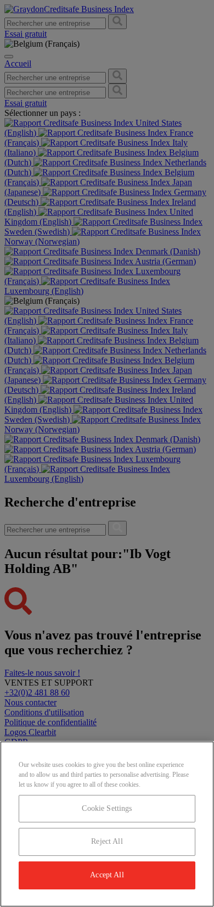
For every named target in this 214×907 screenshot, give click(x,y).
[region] (107, 824)
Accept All (106, 875)
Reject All (106, 841)
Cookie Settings (107, 808)
